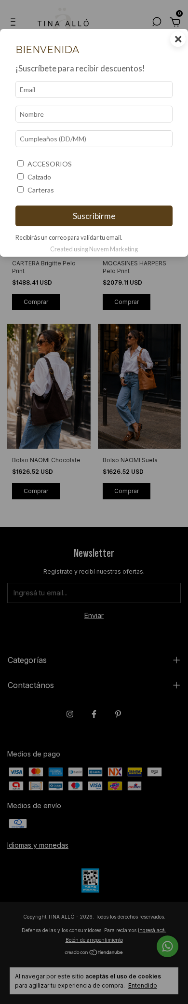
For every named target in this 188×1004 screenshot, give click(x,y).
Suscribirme (94, 216)
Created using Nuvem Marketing (94, 249)
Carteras (40, 190)
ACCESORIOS (49, 164)
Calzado (39, 177)
